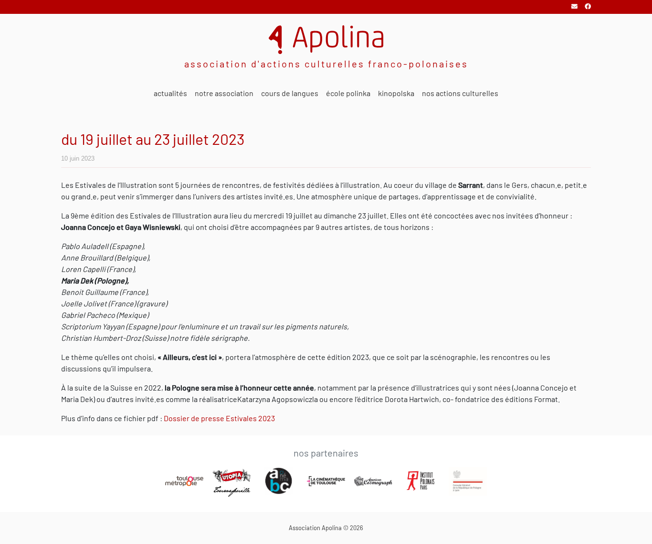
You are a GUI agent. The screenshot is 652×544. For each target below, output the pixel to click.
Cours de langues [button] (289, 93)
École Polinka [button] (348, 93)
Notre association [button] (224, 93)
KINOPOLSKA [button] (396, 93)
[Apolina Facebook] (588, 6)
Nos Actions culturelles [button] (460, 93)
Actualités (170, 93)
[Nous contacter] (575, 6)
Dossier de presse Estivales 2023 (219, 418)
